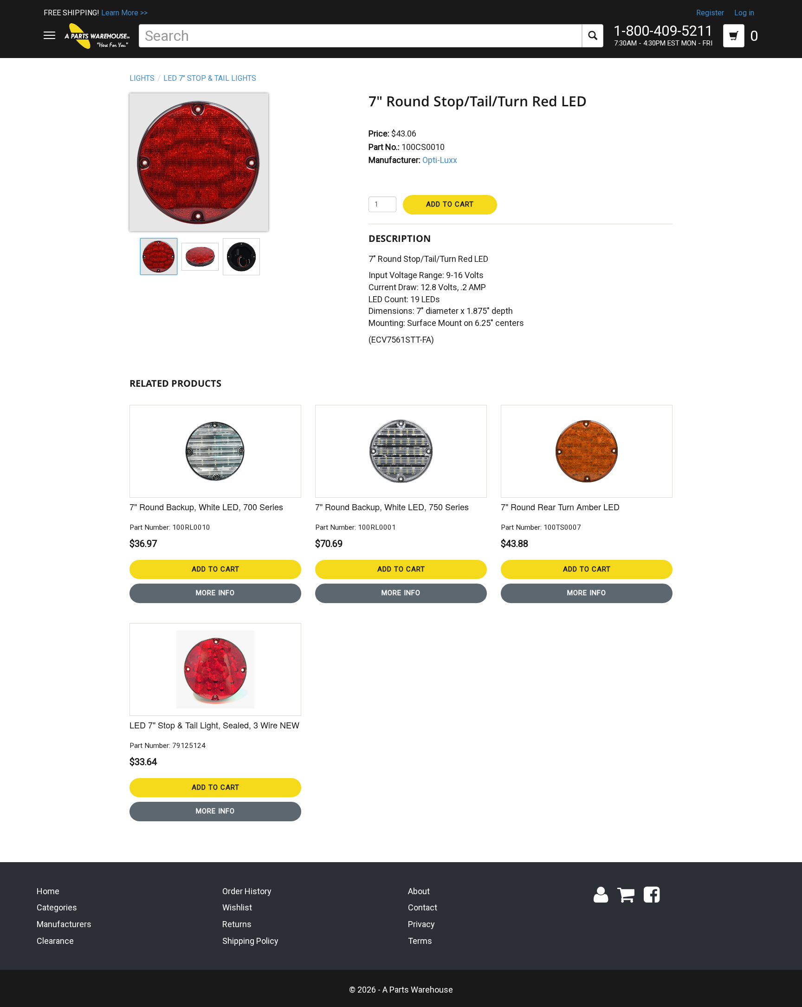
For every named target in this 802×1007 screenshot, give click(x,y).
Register (710, 12)
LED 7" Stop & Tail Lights (209, 78)
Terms (420, 941)
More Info (215, 593)
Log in (744, 12)
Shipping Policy (250, 941)
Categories (57, 907)
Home (48, 891)
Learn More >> (124, 12)
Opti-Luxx (439, 160)
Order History (247, 891)
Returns (237, 924)
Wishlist (237, 907)
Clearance (55, 941)
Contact (422, 907)
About (419, 891)
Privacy (421, 924)
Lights (142, 78)
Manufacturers (64, 924)
